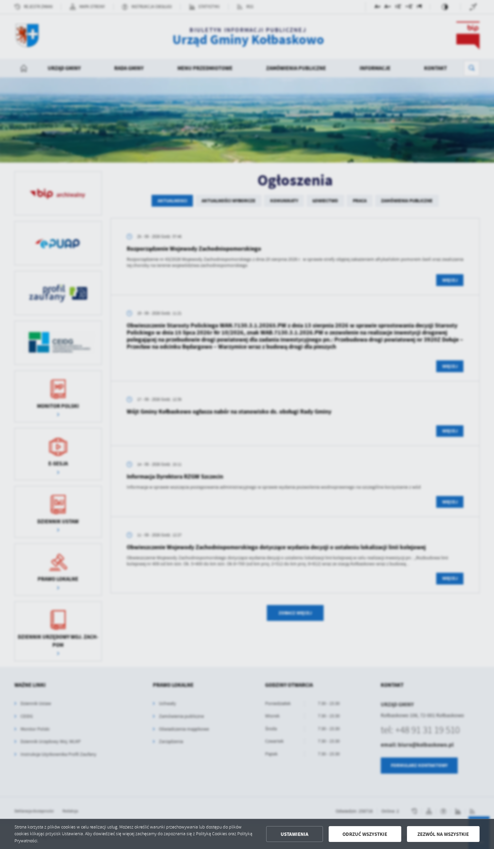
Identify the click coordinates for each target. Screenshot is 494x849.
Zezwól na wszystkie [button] (443, 834)
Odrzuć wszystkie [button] (364, 834)
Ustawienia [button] (294, 834)
